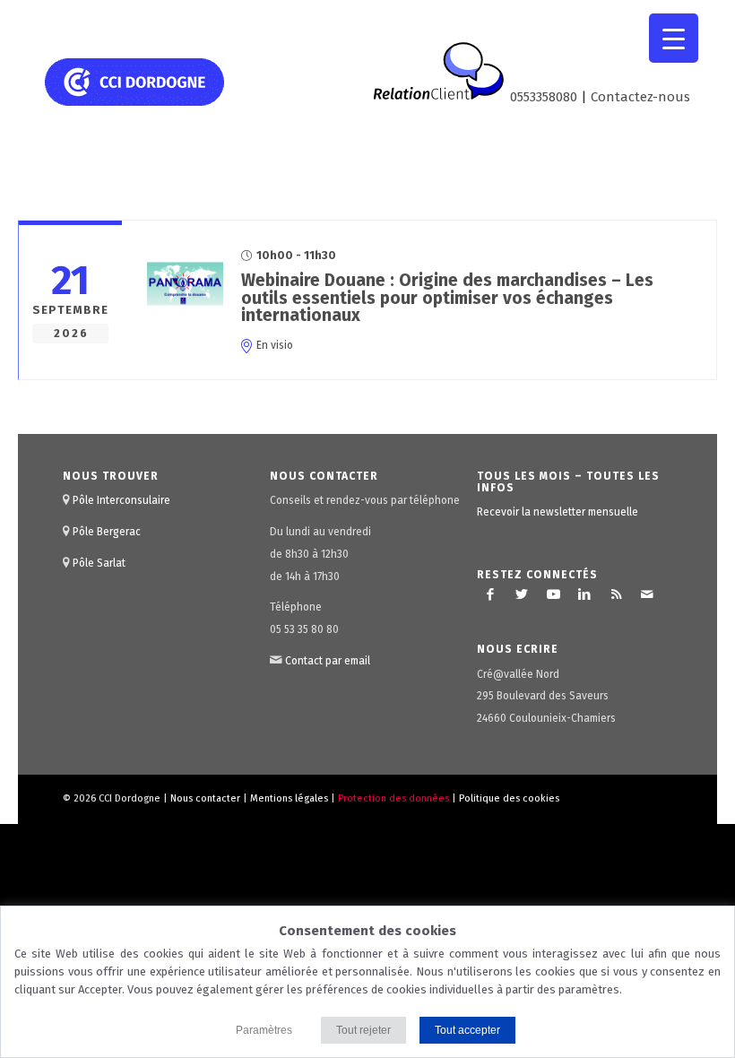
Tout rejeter (363, 1030)
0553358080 (543, 97)
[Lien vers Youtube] (553, 594)
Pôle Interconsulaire (121, 500)
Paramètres (264, 1030)
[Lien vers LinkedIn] (584, 594)
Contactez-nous (640, 97)
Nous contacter (205, 798)
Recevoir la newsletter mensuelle (557, 512)
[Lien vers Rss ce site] (615, 594)
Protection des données (393, 798)
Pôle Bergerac (107, 531)
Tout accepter (467, 1030)
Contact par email (327, 661)
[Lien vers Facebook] (490, 594)
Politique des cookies (509, 798)
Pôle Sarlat (99, 563)
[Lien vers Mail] (647, 594)
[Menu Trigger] (673, 38)
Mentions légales (289, 798)
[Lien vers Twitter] (521, 594)
